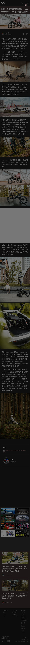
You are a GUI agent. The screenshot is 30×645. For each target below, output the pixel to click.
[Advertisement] (15, 17)
